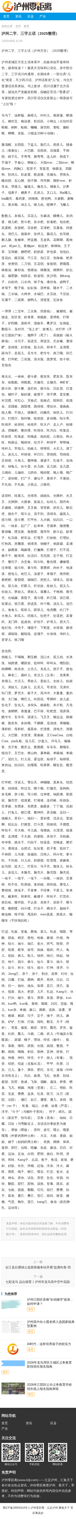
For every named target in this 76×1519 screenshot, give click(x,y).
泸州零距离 (37, 1507)
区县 (30, 16)
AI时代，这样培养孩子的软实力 (49, 1344)
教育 (26, 26)
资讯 (18, 16)
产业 (42, 16)
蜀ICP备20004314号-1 (16, 1507)
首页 (6, 16)
